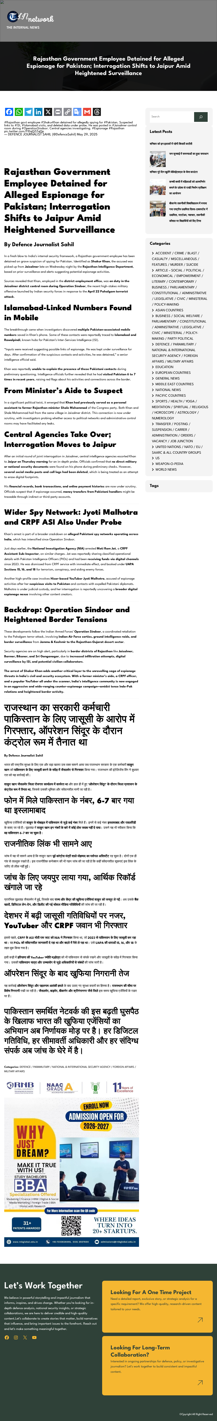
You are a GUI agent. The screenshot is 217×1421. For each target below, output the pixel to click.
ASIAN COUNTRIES (169, 310)
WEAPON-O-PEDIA (169, 464)
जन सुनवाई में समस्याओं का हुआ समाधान (188, 154)
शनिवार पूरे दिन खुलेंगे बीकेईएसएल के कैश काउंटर (174, 172)
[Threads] (97, 112)
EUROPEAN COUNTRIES (173, 373)
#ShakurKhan (50, 122)
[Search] (201, 117)
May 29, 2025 (87, 134)
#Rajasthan (12, 122)
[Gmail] (87, 112)
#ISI (17, 125)
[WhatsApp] (19, 112)
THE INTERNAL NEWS (23, 27)
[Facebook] (9, 112)
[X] (48, 112)
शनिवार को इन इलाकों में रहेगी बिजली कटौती (171, 144)
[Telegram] (28, 112)
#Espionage (100, 128)
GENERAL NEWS (168, 378)
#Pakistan (110, 122)
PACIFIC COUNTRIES (171, 396)
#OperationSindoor (35, 128)
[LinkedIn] (38, 112)
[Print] (58, 112)
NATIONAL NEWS (168, 390)
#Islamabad (30, 125)
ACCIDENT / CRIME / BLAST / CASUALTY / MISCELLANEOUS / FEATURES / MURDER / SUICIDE (175, 259)
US (158, 458)
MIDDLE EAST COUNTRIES (175, 384)
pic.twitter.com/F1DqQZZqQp (24, 131)
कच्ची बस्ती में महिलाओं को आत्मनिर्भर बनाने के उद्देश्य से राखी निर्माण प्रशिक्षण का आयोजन (187, 188)
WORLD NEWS (166, 469)
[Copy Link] (67, 112)
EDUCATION (164, 367)
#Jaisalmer (119, 125)
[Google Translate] (77, 112)
